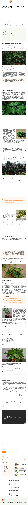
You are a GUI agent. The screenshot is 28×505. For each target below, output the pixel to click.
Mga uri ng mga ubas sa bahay (8, 31)
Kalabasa (5, 471)
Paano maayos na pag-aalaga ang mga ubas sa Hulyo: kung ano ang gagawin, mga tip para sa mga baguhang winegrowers (15, 484)
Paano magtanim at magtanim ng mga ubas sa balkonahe (14, 200)
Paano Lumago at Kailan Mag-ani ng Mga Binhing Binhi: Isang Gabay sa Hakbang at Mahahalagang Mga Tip (21, 464)
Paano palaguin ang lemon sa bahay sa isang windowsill (13, 302)
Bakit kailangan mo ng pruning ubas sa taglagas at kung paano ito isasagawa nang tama (15, 487)
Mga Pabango (5, 467)
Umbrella (4, 465)
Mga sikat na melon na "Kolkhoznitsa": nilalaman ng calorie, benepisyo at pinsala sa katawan (21, 468)
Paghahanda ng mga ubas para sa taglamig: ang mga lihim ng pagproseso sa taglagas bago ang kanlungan (15, 491)
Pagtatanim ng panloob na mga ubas (9, 32)
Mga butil (5, 469)
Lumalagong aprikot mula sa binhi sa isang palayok (13, 300)
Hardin (3, 472)
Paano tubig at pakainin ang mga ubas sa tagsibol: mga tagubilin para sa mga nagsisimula (15, 480)
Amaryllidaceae (5, 466)
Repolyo (4, 470)
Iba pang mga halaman (6, 468)
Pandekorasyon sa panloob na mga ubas (9, 30)
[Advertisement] (14, 14)
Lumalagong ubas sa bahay (9, 202)
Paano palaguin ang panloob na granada (11, 298)
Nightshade (5, 464)
